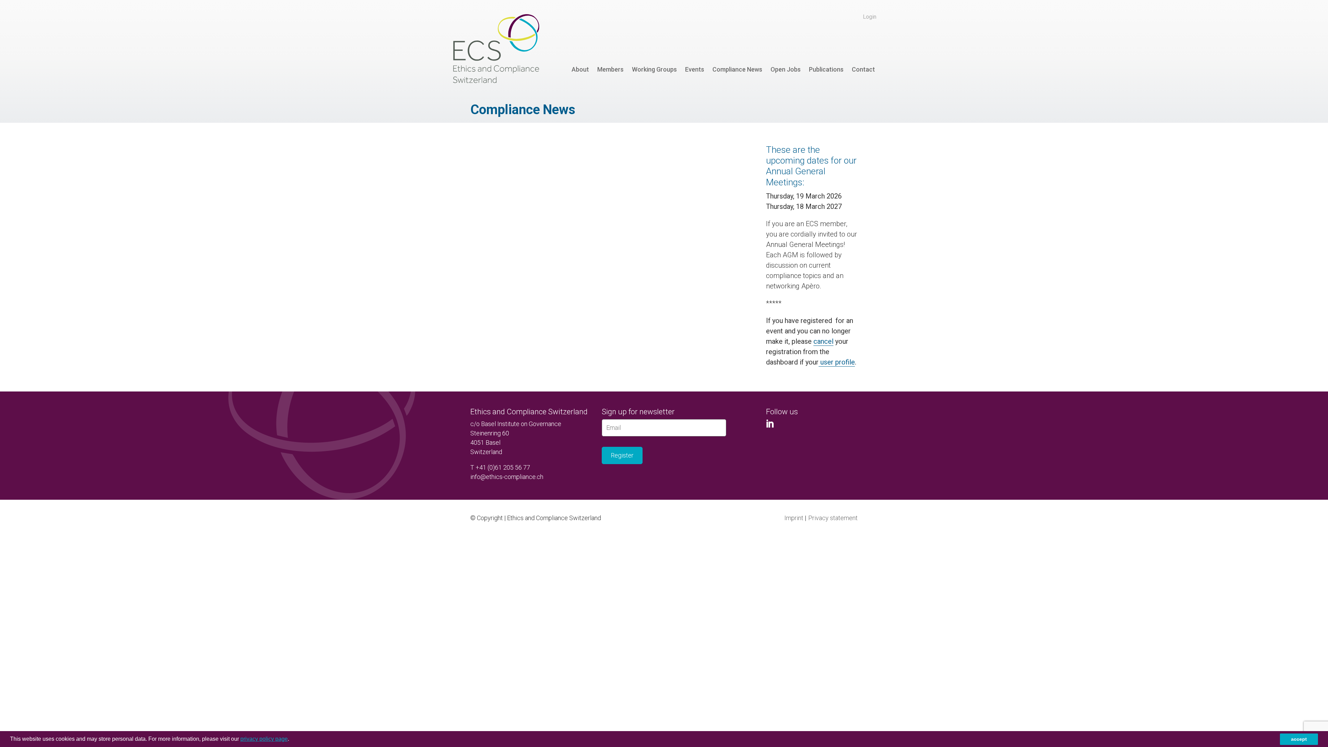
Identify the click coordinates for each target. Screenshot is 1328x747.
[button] (291, 740)
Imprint (793, 518)
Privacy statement (833, 518)
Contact (863, 69)
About (580, 69)
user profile (837, 362)
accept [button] (1299, 739)
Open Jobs (786, 69)
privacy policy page (264, 739)
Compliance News (737, 69)
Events (694, 69)
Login (869, 16)
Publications (826, 69)
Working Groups (654, 69)
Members (610, 69)
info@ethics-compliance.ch (506, 476)
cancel (823, 341)
